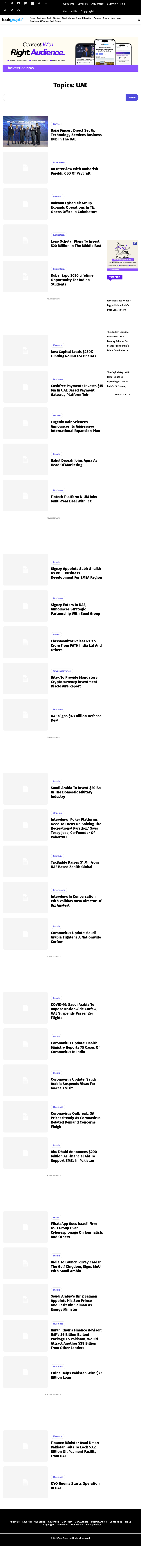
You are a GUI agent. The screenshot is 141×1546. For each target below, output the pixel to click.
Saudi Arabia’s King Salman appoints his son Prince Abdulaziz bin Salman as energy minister (74, 1303)
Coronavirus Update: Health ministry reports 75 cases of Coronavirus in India (75, 1047)
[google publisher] (18, 10)
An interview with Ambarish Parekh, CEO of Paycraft (74, 171)
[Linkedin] (45, 3)
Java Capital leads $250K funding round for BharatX (74, 354)
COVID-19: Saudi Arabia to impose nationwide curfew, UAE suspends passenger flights (74, 1011)
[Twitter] (11, 3)
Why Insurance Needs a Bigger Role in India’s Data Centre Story (119, 305)
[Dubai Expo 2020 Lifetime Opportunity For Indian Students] (25, 276)
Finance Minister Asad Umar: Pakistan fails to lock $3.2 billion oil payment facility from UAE (75, 1449)
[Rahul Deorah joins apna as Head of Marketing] (25, 459)
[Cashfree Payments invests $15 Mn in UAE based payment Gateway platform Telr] (25, 387)
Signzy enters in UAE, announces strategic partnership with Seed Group (75, 609)
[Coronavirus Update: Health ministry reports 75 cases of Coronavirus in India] (25, 1044)
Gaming (57, 813)
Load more (121, 394)
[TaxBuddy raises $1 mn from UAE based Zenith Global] (25, 861)
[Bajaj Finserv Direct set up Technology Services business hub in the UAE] (25, 131)
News (56, 123)
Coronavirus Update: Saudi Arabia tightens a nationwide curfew (76, 937)
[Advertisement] (53, 315)
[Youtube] (18, 3)
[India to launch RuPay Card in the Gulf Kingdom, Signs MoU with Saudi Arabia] (25, 1263)
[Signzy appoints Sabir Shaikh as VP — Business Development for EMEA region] (25, 570)
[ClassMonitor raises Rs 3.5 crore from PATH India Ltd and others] (25, 642)
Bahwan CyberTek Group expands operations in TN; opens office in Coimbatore (74, 207)
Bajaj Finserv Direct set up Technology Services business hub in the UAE (76, 134)
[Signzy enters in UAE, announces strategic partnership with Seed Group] (25, 606)
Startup (57, 856)
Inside (56, 454)
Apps (56, 1217)
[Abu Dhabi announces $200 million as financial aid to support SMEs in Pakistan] (25, 1153)
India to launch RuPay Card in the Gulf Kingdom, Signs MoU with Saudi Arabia (76, 1266)
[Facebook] (5, 3)
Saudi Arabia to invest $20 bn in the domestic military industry (76, 792)
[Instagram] (39, 3)
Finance (57, 196)
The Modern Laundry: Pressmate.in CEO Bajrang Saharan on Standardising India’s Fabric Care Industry (118, 341)
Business (58, 379)
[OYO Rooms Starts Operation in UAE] (25, 1482)
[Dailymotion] (32, 3)
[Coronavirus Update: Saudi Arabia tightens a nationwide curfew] (25, 934)
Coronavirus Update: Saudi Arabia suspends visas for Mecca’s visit (73, 1083)
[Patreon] (25, 3)
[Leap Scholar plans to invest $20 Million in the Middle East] (25, 240)
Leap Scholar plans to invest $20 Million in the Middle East (76, 243)
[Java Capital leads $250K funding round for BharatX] (25, 350)
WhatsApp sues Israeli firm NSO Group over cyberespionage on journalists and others (77, 1230)
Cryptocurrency (62, 670)
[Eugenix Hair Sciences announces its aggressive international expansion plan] (25, 423)
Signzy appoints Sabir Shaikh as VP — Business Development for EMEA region (76, 573)
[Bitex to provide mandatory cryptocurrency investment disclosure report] (25, 678)
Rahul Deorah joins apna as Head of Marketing (74, 462)
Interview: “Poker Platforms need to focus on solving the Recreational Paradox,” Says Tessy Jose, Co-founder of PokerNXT (76, 828)
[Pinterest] (11, 10)
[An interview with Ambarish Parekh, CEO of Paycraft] (25, 168)
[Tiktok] (5, 10)
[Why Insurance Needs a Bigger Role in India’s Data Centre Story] (122, 294)
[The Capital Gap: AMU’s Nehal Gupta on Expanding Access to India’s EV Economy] (122, 365)
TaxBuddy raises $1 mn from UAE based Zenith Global (75, 864)
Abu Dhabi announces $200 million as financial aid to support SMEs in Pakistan (74, 1156)
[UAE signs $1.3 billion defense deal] (25, 715)
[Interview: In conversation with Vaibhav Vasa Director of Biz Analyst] (25, 897)
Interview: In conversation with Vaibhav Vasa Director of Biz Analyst (76, 901)
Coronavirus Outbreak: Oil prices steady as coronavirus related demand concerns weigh (75, 1120)
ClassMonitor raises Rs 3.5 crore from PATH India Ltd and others (76, 645)
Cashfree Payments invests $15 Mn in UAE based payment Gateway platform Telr (77, 390)
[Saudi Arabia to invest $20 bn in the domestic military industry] (25, 789)
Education (59, 234)
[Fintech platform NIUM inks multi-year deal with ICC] (25, 496)
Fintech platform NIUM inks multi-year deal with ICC (74, 499)
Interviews (59, 162)
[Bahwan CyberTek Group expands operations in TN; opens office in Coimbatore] (25, 204)
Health (57, 415)
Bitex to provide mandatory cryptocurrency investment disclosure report (74, 681)
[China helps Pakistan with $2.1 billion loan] (25, 1372)
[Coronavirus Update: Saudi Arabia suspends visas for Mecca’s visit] (25, 1080)
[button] (139, 19)
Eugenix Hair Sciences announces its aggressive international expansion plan (75, 426)
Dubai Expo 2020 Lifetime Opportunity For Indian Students (72, 279)
